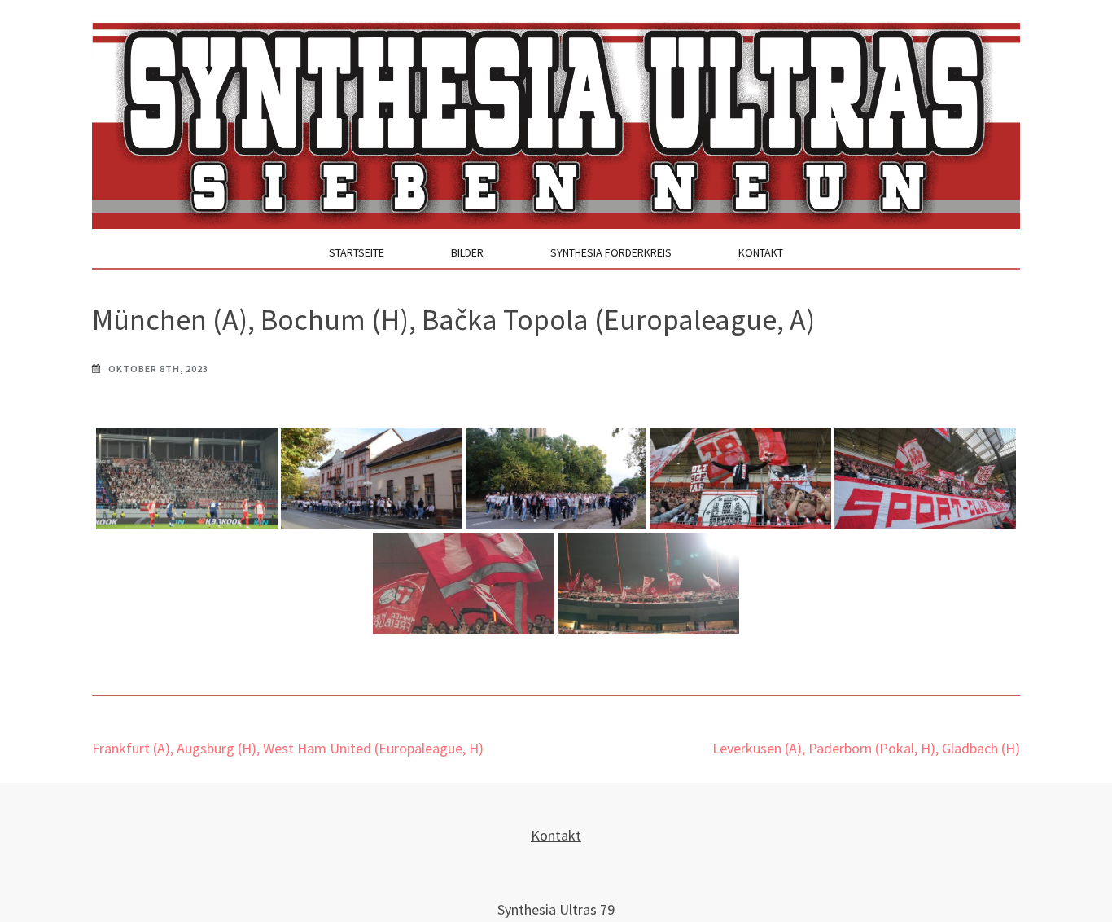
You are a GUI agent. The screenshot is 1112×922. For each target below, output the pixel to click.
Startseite (356, 252)
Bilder (467, 252)
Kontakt (760, 252)
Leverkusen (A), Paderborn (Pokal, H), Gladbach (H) (866, 748)
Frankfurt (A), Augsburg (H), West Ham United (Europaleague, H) (288, 748)
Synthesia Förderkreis (611, 252)
